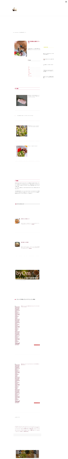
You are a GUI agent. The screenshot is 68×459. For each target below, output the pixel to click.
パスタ (25, 427)
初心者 (37, 427)
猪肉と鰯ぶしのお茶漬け (25, 242)
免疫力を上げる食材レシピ (25, 218)
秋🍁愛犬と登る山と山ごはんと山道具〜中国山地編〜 (48, 59)
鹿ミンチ (27, 430)
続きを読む (33, 224)
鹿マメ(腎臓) (25, 430)
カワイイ (29, 426)
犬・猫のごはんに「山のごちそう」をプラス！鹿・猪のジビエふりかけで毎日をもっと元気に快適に (48, 71)
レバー (30, 427)
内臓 (35, 427)
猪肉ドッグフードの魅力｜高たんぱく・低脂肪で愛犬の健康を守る (48, 54)
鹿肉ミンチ (22, 431)
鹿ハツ (22, 430)
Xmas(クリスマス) (20, 426)
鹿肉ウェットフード (35, 430)
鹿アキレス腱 (18, 430)
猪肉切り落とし (32, 428)
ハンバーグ (20, 427)
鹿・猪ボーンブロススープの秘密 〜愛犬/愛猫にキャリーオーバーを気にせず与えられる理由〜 (48, 77)
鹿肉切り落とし (26, 431)
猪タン (39, 427)
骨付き (15, 430)
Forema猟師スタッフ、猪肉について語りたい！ (48, 65)
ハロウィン (17, 427)
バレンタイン (23, 427)
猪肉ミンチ (27, 428)
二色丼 (34, 427)
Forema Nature (16, 426)
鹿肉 (31, 430)
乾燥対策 (32, 427)
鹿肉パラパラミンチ (18, 431)
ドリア (37, 426)
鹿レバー (29, 430)
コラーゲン (35, 426)
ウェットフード (26, 426)
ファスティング (28, 427)
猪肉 (25, 428)
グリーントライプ (32, 426)
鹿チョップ (20, 430)
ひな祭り (23, 426)
